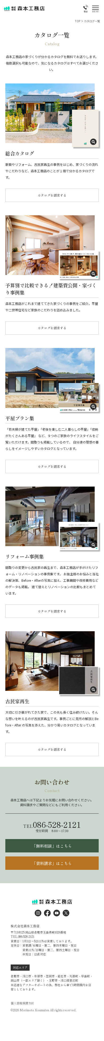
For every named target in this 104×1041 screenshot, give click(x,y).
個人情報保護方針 (22, 1003)
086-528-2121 (52, 824)
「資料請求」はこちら (52, 863)
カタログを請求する (52, 195)
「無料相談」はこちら (52, 846)
